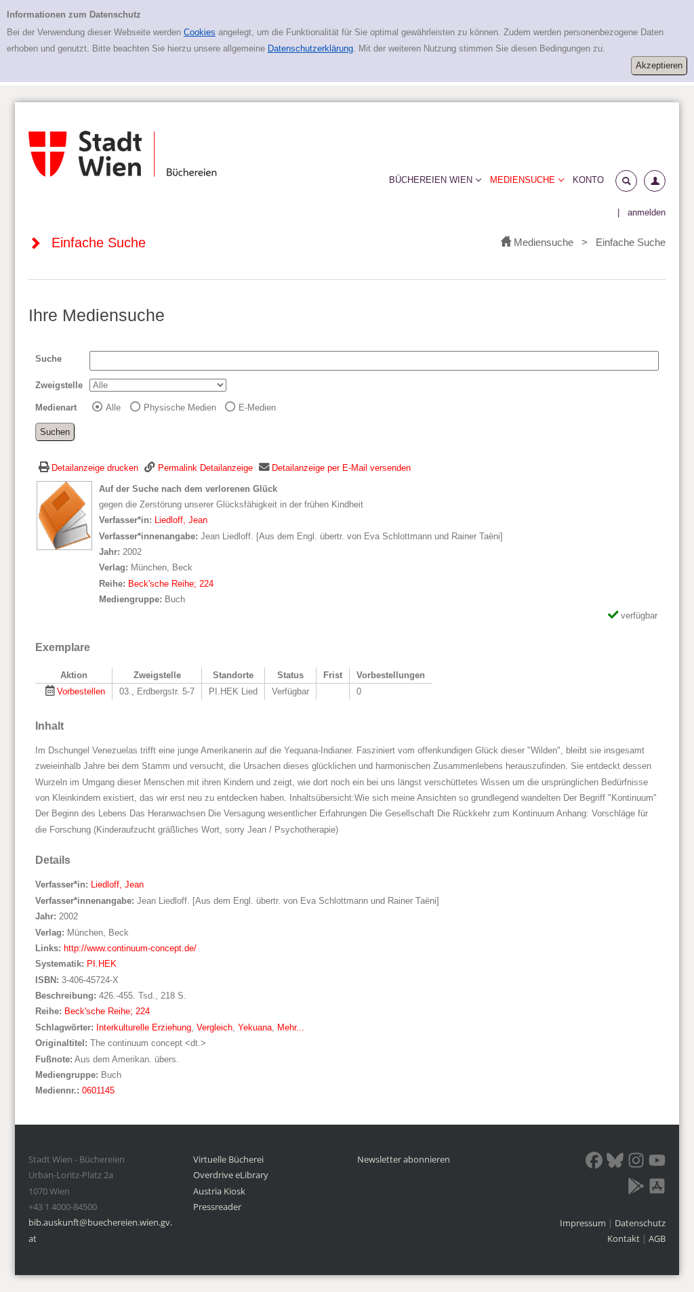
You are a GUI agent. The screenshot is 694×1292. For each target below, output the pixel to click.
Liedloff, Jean (181, 520)
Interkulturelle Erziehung (143, 1027)
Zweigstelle (59, 385)
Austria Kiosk (219, 1191)
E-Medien (257, 407)
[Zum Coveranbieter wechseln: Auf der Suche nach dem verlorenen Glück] (64, 514)
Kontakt (623, 1238)
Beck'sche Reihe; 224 (170, 584)
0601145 (98, 1090)
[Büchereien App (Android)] (636, 1188)
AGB (657, 1238)
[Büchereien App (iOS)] (657, 1188)
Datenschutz (640, 1223)
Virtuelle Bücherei (228, 1159)
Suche (48, 359)
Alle (113, 407)
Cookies (200, 32)
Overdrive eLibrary (230, 1175)
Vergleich (214, 1027)
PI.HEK (102, 964)
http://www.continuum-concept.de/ (130, 948)
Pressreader (217, 1207)
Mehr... (290, 1027)
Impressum (584, 1223)
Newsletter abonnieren (403, 1159)
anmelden (647, 212)
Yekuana (255, 1027)
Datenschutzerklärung (310, 48)
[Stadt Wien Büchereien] (122, 154)
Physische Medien (180, 407)
